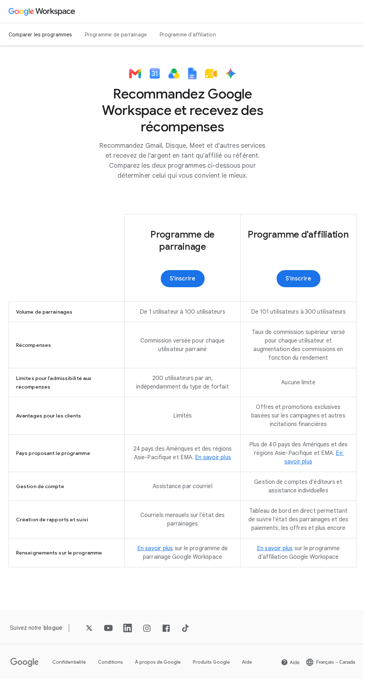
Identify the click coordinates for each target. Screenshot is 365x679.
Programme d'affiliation (188, 34)
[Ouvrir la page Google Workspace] (43, 11)
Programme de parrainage (116, 34)
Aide (247, 662)
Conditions (110, 662)
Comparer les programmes (40, 34)
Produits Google (211, 662)
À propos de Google (158, 662)
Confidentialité (69, 662)
